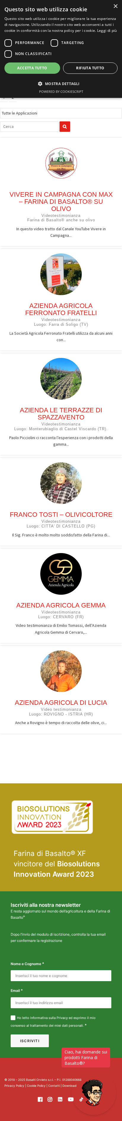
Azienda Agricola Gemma (61, 605)
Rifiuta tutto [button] (90, 68)
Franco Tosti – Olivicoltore (61, 514)
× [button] (115, 6)
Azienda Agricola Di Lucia (61, 702)
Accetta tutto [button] (32, 68)
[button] (61, 83)
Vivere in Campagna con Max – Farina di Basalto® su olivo (61, 201)
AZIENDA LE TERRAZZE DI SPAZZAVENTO (61, 413)
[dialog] (61, 49)
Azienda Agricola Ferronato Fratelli (61, 309)
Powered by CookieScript (61, 91)
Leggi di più (107, 30)
